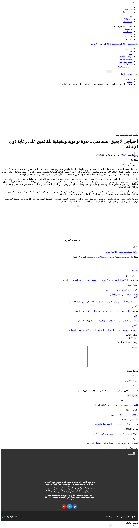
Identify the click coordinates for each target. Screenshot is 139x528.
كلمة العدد (127, 31)
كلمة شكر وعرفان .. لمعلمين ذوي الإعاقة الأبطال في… (113, 405)
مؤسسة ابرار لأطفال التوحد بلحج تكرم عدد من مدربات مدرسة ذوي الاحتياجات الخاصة (99, 280)
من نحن (129, 34)
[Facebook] (74, 506)
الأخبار (129, 51)
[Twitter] (69, 506)
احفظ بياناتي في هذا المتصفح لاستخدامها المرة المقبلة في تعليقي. (106, 391)
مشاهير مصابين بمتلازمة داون (124, 415)
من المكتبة (127, 64)
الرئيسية (128, 29)
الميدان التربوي (125, 59)
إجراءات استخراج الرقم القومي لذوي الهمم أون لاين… (114, 434)
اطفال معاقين (127, 252)
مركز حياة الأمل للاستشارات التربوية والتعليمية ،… (115, 424)
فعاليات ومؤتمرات (124, 67)
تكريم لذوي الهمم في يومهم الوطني (122, 290)
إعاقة (135, 252)
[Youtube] (64, 506)
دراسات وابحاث (125, 56)
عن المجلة (127, 36)
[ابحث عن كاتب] (132, 268)
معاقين (107, 252)
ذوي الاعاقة (116, 252)
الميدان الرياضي (125, 61)
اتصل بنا (128, 39)
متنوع (129, 54)
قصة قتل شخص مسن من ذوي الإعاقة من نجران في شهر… (111, 443)
